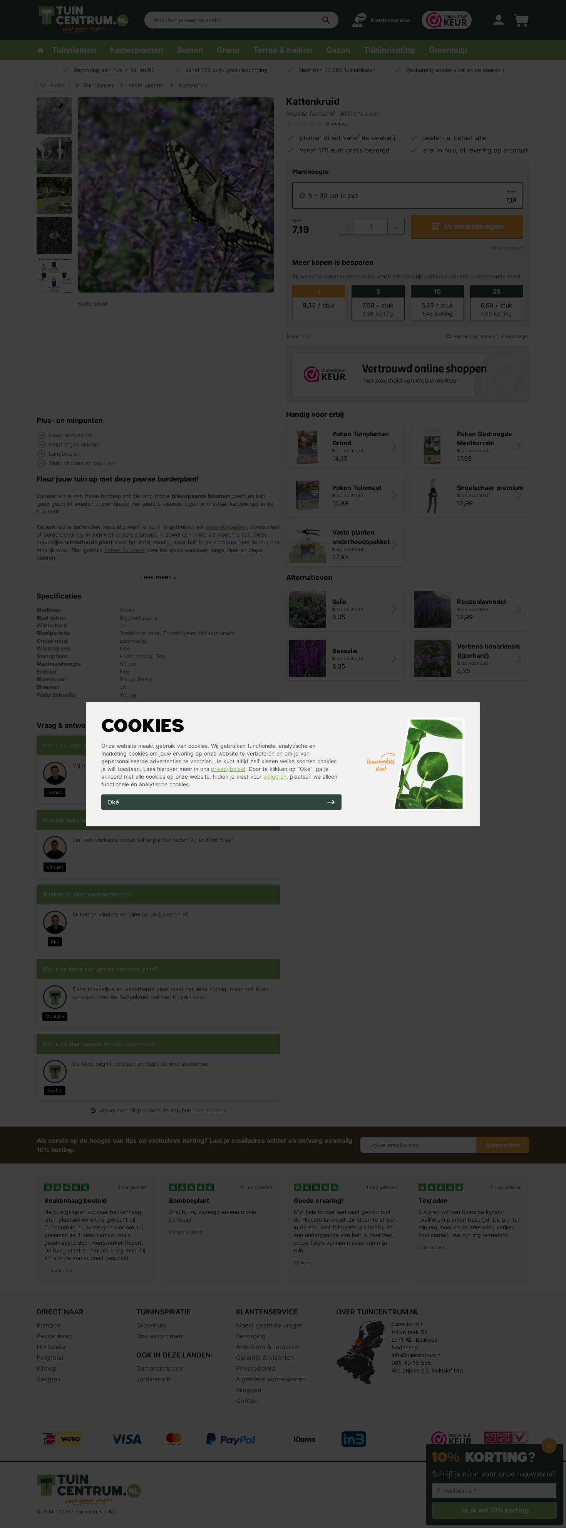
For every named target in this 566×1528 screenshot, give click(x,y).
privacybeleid (228, 769)
